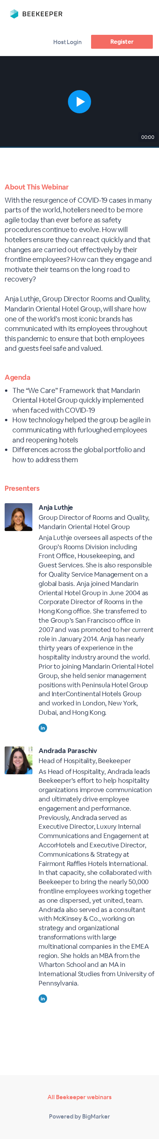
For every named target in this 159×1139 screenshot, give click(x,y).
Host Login (67, 42)
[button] (79, 102)
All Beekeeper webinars (79, 1097)
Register (121, 41)
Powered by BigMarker (79, 1116)
